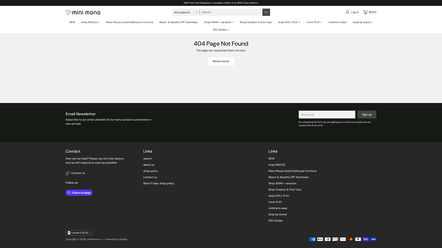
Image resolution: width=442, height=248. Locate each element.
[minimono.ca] (83, 12)
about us (148, 165)
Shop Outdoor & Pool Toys (284, 189)
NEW (271, 158)
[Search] (266, 12)
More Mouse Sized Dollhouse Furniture (292, 171)
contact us (150, 177)
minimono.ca (94, 239)
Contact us (78, 173)
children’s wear (277, 208)
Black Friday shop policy (158, 183)
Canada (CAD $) (79, 232)
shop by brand (277, 214)
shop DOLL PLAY (278, 196)
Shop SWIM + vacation (282, 183)
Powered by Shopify (116, 239)
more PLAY (275, 202)
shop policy (150, 171)
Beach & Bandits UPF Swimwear (288, 177)
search (147, 158)
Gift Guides (275, 220)
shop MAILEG (276, 165)
